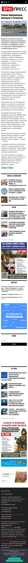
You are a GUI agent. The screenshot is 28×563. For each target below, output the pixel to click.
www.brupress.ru (9, 527)
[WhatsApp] (12, 168)
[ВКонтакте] (4, 168)
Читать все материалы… (8, 240)
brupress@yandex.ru (17, 514)
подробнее (16, 551)
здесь (20, 294)
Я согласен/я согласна (14, 558)
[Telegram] (8, 168)
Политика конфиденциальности (14, 560)
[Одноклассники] (6, 168)
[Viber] (10, 168)
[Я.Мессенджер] (2, 168)
